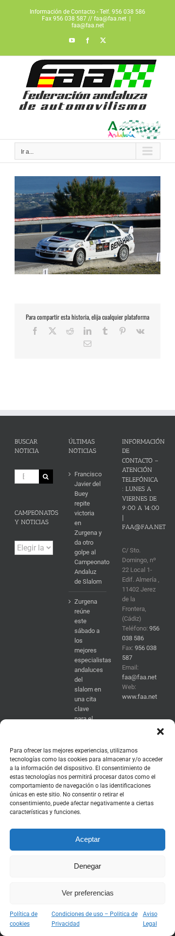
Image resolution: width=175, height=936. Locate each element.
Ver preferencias (88, 893)
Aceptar (87, 839)
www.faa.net (139, 696)
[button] (160, 731)
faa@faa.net (87, 25)
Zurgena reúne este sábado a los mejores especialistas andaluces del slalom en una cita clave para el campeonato (88, 665)
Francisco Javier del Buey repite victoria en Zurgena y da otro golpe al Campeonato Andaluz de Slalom (88, 527)
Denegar (87, 866)
